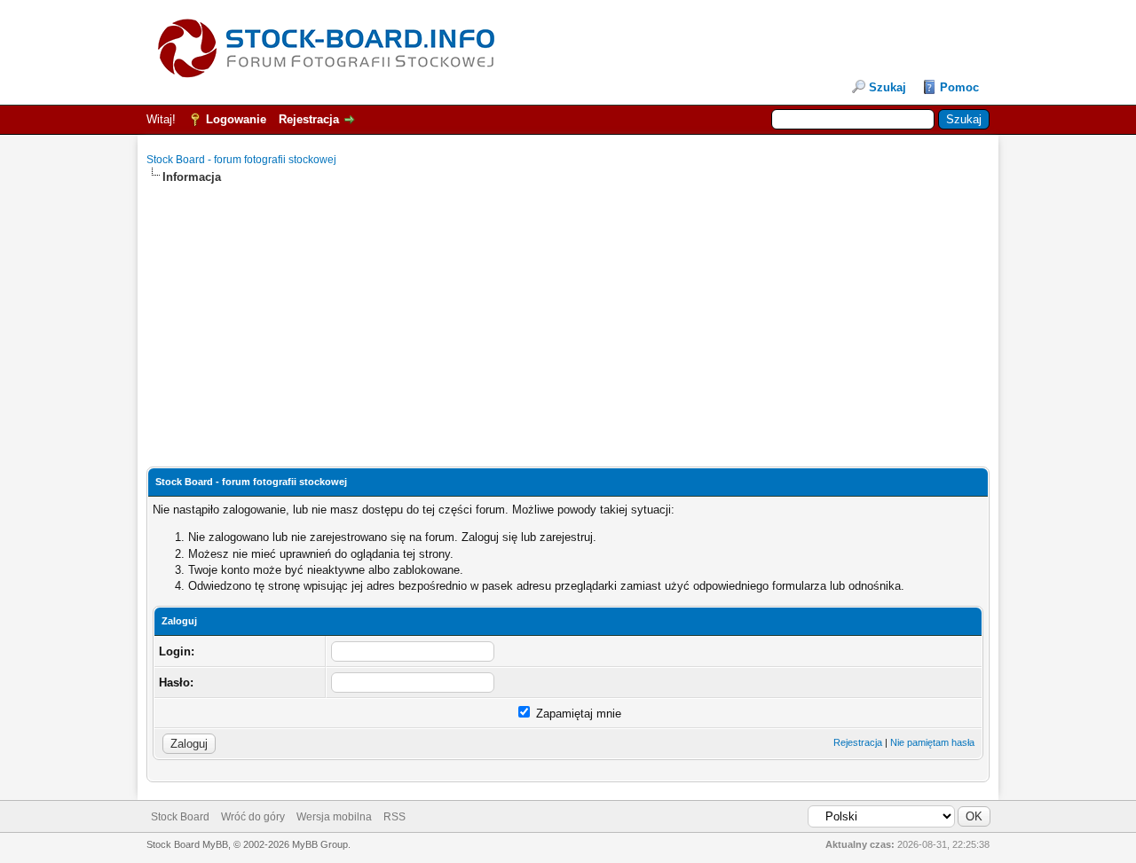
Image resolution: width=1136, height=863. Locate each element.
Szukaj (887, 87)
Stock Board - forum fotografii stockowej (241, 159)
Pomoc (959, 87)
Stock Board (180, 817)
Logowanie (236, 119)
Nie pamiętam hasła (932, 742)
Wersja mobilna (334, 817)
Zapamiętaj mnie (576, 713)
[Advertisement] (568, 309)
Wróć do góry (253, 817)
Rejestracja (309, 119)
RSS (394, 817)
